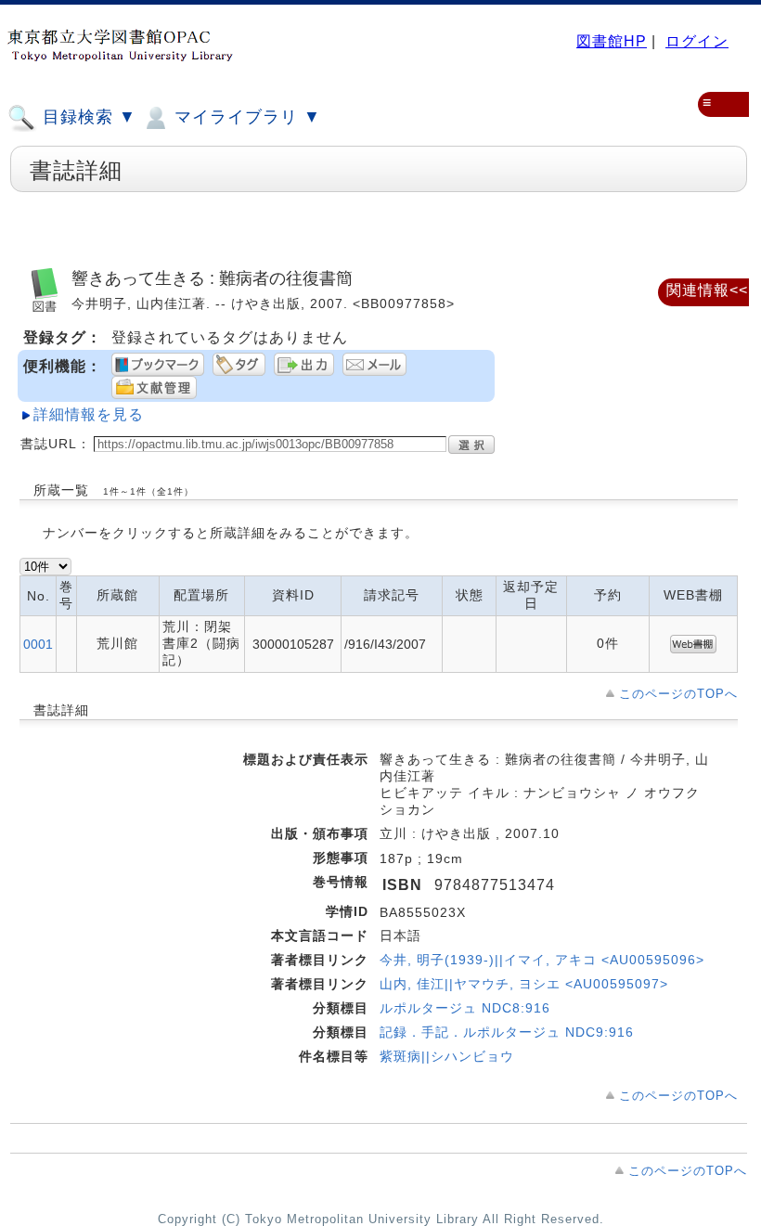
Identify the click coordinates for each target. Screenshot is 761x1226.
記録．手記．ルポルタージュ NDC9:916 (507, 1032)
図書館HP (611, 41)
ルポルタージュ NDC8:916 (465, 1007)
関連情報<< (707, 290)
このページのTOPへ (678, 694)
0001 (38, 644)
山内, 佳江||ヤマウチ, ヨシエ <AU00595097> (524, 983)
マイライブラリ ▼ (245, 117)
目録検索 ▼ (86, 117)
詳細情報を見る (88, 414)
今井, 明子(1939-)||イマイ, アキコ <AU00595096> (542, 959)
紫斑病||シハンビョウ (447, 1056)
